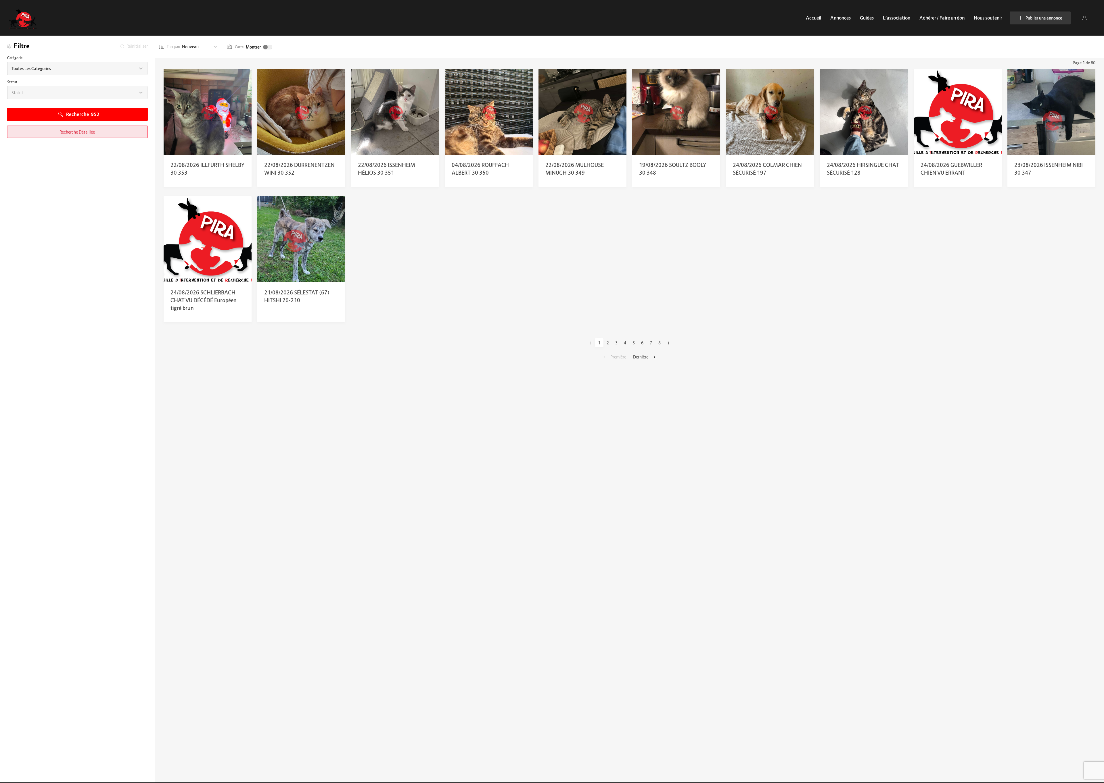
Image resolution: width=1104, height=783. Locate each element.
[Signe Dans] (1084, 18)
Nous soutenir (988, 18)
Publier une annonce (1044, 18)
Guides (867, 18)
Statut (12, 82)
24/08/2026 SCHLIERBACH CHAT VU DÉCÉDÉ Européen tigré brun (203, 300)
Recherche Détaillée (77, 132)
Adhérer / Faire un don (942, 18)
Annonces (840, 18)
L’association (896, 18)
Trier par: (173, 47)
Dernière (640, 356)
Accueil (813, 18)
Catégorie (14, 58)
